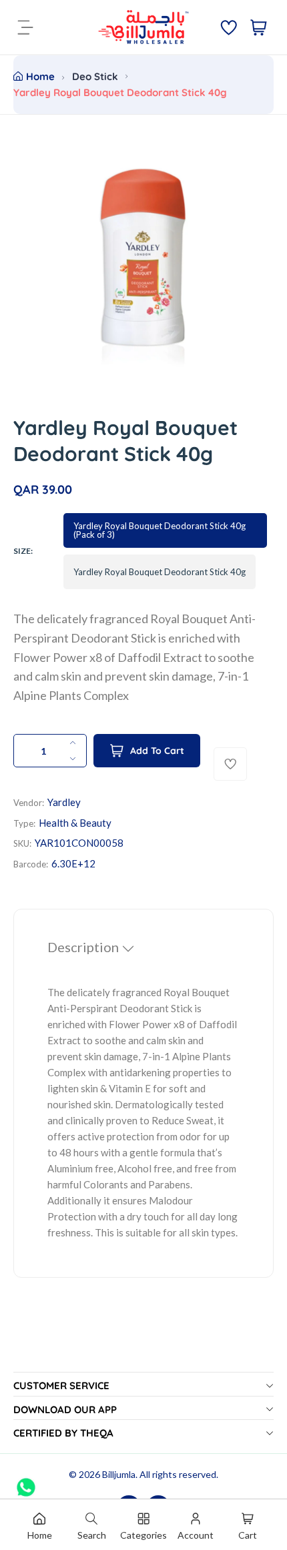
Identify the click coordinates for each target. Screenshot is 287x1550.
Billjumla (118, 1474)
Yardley (64, 802)
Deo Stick (95, 76)
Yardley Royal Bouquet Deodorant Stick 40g (159, 571)
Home (40, 76)
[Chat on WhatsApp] (26, 1483)
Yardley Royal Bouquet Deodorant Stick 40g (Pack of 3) (159, 530)
